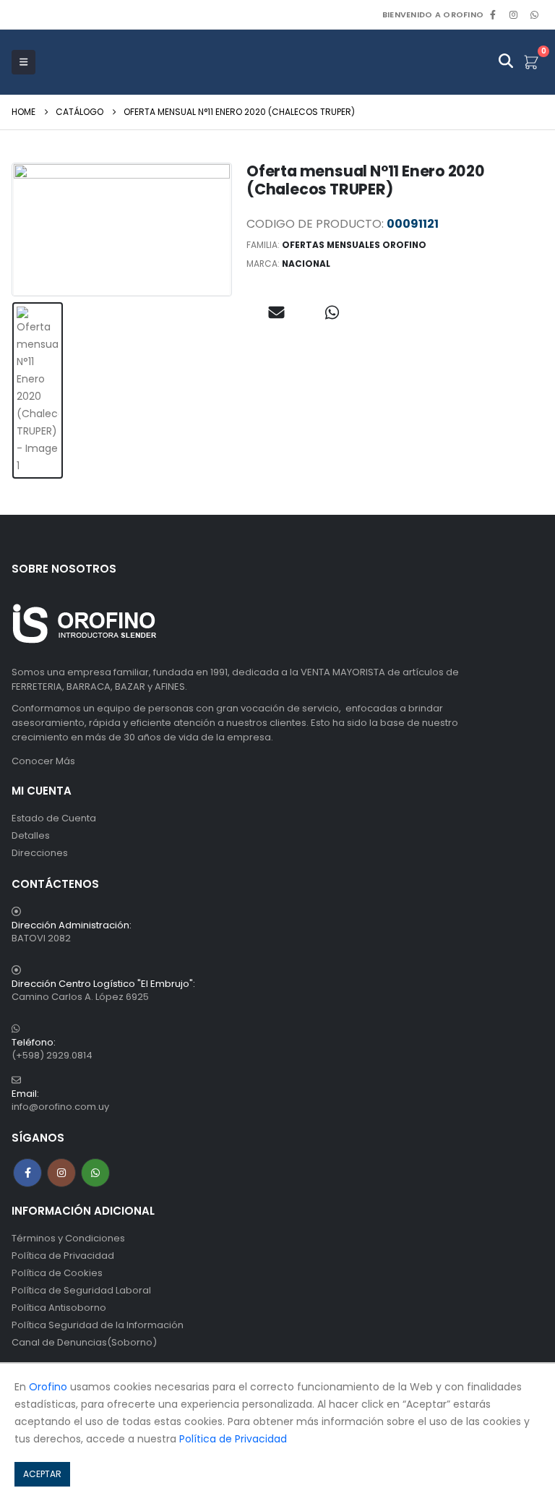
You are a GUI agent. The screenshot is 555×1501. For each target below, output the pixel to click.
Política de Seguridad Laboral (81, 1290)
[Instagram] (513, 14)
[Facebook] (492, 14)
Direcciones (40, 853)
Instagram (61, 1172)
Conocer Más (43, 761)
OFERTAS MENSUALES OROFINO (354, 245)
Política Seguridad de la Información (98, 1325)
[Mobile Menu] (23, 62)
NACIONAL (306, 263)
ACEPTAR (42, 1474)
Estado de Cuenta (54, 818)
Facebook (27, 1172)
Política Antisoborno (59, 1307)
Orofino (48, 1387)
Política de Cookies (57, 1273)
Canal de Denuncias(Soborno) (84, 1342)
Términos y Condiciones (68, 1238)
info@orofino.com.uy (60, 1106)
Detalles (31, 835)
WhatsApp (534, 14)
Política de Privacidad (63, 1255)
